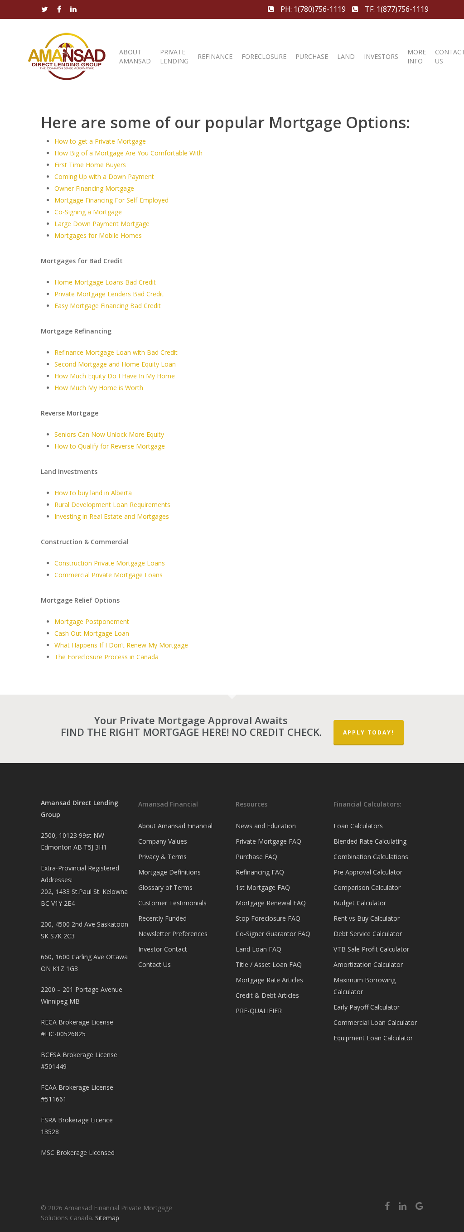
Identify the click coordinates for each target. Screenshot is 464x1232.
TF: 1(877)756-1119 (396, 9)
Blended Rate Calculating (370, 841)
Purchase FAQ (256, 856)
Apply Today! (368, 732)
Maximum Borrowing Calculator (365, 986)
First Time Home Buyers (90, 164)
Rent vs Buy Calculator (367, 918)
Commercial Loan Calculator (375, 1022)
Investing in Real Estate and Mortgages (111, 516)
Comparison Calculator (367, 887)
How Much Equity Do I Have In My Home (114, 376)
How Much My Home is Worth (98, 387)
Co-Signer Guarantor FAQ (273, 933)
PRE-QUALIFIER (259, 1010)
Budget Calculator (360, 903)
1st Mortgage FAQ (263, 887)
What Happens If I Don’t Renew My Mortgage (121, 645)
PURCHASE (311, 56)
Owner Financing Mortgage (94, 188)
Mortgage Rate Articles (269, 980)
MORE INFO (416, 56)
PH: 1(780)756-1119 (313, 9)
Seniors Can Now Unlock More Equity (109, 434)
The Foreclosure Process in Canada (106, 656)
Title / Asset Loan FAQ (269, 964)
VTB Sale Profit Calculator (371, 949)
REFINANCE (215, 56)
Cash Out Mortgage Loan (91, 633)
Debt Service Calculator (368, 933)
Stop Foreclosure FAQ (268, 918)
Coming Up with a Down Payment (104, 176)
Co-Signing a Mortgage (88, 212)
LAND (346, 56)
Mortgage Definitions (169, 872)
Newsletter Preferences (173, 933)
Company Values (162, 841)
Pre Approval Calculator (368, 872)
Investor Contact (162, 949)
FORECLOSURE (264, 56)
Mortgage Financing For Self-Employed (111, 200)
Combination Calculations (371, 856)
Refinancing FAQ (260, 872)
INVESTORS (381, 56)
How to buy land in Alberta (93, 492)
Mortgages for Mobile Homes (98, 235)
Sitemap (107, 1217)
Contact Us (154, 964)
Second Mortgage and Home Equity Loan (115, 364)
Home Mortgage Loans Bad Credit (105, 282)
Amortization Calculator (368, 964)
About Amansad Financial (175, 825)
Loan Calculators (358, 825)
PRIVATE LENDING (174, 56)
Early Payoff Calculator (367, 1007)
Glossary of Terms (165, 887)
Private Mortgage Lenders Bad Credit (109, 294)
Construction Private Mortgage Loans (109, 563)
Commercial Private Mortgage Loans (108, 574)
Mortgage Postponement (91, 621)
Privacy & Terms (162, 856)
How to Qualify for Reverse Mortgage (109, 446)
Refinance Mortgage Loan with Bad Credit (116, 352)
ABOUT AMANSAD (135, 56)
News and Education (266, 825)
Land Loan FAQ (258, 949)
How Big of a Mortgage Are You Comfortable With (128, 153)
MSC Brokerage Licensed (78, 1152)
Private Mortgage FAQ (268, 841)
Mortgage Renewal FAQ (271, 903)
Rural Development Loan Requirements (112, 504)
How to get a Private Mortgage (100, 141)
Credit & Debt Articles (267, 995)
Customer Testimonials (172, 903)
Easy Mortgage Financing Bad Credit (107, 305)
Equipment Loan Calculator (373, 1038)
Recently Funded (162, 918)
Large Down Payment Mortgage (102, 223)
